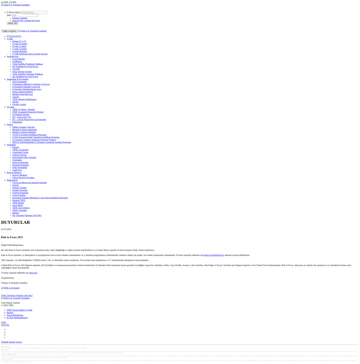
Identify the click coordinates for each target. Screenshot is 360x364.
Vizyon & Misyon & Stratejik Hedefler (29, 182)
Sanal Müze (17, 205)
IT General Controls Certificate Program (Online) (34, 140)
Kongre (15, 147)
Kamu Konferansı (20, 162)
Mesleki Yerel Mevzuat (22, 94)
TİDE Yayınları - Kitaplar (23, 109)
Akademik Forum (20, 152)
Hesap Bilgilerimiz (15, 315)
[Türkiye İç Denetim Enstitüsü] (15, 5)
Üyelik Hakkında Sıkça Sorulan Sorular (30, 54)
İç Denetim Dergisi (20, 114)
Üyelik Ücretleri (19, 49)
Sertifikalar (17, 61)
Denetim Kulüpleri (20, 165)
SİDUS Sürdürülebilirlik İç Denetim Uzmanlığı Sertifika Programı (41, 142)
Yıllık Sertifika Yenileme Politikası (27, 64)
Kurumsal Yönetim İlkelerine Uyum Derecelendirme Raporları (40, 198)
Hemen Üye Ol (19, 41)
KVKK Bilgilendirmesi (17, 317)
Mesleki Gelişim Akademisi (24, 129)
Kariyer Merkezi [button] (14, 172)
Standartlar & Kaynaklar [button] (17, 79)
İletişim (15, 213)
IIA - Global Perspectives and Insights (29, 119)
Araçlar (15, 97)
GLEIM (16, 69)
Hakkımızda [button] (12, 180)
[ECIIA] (5, 325)
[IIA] (3, 322)
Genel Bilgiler (18, 59)
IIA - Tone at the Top (21, 117)
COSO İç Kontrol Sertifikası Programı (29, 134)
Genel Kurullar (19, 195)
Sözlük (15, 102)
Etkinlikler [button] (11, 145)
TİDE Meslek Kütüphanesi (24, 99)
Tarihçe (15, 185)
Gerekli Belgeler (19, 51)
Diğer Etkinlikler (19, 167)
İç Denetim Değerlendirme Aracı (26, 89)
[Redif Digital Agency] (11, 342)
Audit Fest (17, 170)
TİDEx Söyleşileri (20, 150)
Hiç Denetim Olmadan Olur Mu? (27, 215)
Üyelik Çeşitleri (19, 46)
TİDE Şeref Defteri (21, 208)
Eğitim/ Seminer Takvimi (23, 127)
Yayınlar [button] (10, 107)
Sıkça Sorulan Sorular (22, 71)
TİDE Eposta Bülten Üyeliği (19, 310)
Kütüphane (17, 122)
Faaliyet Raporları (20, 193)
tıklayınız (33, 273)
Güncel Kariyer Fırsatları (23, 177)
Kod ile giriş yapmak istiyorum (26, 20)
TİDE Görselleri (19, 210)
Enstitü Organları (20, 190)
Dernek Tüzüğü (19, 187)
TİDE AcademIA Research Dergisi (27, 112)
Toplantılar (17, 160)
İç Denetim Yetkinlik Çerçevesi (26, 87)
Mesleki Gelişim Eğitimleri (24, 132)
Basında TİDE (18, 200)
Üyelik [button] (10, 39)
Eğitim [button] (10, 124)
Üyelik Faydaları (19, 44)
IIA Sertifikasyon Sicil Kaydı (25, 66)
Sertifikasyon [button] (12, 56)
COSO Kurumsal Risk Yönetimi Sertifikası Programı (35, 137)
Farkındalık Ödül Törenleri (24, 157)
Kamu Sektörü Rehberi (22, 92)
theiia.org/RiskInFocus (214, 255)
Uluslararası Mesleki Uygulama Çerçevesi (31, 84)
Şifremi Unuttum (19, 18)
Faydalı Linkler (19, 104)
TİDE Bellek (18, 203)
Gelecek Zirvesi (19, 155)
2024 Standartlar (19, 81)
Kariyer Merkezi (19, 175)
